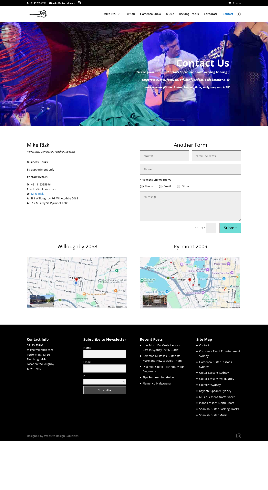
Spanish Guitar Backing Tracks (219, 409)
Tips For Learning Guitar (158, 377)
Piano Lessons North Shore (216, 403)
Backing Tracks (189, 14)
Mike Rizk (110, 14)
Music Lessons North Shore (217, 397)
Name (87, 348)
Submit (230, 227)
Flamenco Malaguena (157, 383)
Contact (228, 14)
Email (167, 186)
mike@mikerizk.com (40, 350)
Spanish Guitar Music (213, 415)
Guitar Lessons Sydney (214, 372)
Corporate (211, 14)
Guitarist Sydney (210, 385)
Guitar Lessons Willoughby (216, 379)
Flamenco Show (150, 14)
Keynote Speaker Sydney (215, 391)
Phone (149, 186)
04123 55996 (35, 345)
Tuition (130, 14)
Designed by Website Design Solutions (52, 436)
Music (170, 14)
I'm (85, 376)
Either (185, 186)
